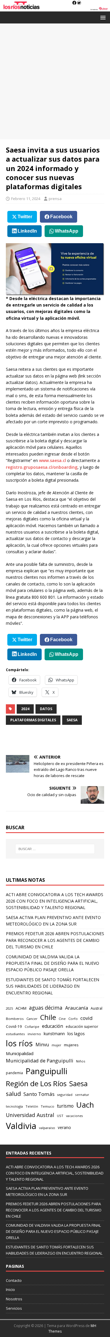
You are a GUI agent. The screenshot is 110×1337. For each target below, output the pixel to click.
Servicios (14, 1308)
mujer (56, 1045)
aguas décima (45, 1007)
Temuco (47, 1106)
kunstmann (54, 1033)
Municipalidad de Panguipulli (39, 1060)
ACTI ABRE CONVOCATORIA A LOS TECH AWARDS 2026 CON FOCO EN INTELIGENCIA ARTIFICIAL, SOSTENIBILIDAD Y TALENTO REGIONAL (54, 901)
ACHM (21, 1008)
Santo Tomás (39, 1094)
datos (46, 708)
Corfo (73, 1018)
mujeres (71, 1044)
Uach (85, 1104)
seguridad (64, 1094)
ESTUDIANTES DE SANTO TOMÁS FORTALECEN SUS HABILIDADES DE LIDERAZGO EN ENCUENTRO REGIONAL (52, 986)
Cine (62, 1019)
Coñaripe (32, 1026)
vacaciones (74, 1116)
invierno (34, 1034)
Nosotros (14, 1299)
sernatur (82, 1094)
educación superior (82, 1026)
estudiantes (15, 1034)
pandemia (14, 1072)
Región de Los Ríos (36, 1083)
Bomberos (15, 1018)
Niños (80, 1061)
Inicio (10, 1289)
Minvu (42, 1045)
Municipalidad (19, 1053)
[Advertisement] (55, 81)
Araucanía (76, 1007)
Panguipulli (46, 1071)
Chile (48, 1017)
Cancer (32, 1018)
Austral (96, 1008)
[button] (102, 17)
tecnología (14, 1106)
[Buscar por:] (55, 849)
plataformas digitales (33, 719)
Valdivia (21, 1126)
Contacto (14, 1280)
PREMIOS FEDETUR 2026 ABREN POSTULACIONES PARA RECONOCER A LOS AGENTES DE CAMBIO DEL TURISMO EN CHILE (55, 940)
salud (13, 1094)
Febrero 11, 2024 (25, 198)
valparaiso (47, 1128)
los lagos (76, 1033)
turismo (65, 1106)
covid (86, 1018)
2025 (9, 1008)
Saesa (72, 719)
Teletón (32, 1106)
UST (60, 1115)
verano (64, 1127)
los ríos (19, 1043)
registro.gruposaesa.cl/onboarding (41, 467)
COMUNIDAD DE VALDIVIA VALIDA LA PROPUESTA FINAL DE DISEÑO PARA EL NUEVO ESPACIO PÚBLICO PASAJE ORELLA (52, 963)
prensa (55, 198)
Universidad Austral (30, 1114)
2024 (25, 708)
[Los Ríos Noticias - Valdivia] (55, 8)
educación (52, 1026)
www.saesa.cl (52, 460)
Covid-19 (14, 1026)
